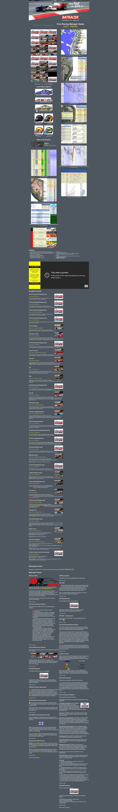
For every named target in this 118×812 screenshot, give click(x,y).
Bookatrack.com (49, 543)
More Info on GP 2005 (34, 423)
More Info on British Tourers (35, 530)
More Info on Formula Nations (35, 502)
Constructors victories (52, 743)
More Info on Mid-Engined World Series (37, 457)
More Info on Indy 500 (34, 395)
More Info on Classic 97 (34, 440)
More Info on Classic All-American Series (38, 352)
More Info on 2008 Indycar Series (36, 404)
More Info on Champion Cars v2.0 (36, 413)
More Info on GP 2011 (34, 320)
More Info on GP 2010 (34, 344)
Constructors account (39, 751)
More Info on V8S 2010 (34, 335)
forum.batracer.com (67, 569)
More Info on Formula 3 (34, 360)
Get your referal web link (34, 733)
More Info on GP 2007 (34, 466)
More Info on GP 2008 (34, 449)
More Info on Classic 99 (34, 432)
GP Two (46, 144)
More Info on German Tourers (35, 378)
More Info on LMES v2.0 (34, 474)
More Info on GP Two (34, 369)
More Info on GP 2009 (34, 387)
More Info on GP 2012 (34, 304)
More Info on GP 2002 (34, 554)
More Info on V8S (33, 492)
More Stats (37, 744)
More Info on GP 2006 (34, 521)
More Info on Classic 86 (34, 483)
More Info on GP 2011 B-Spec (36, 312)
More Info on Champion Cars (35, 512)
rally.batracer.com (47, 588)
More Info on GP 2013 (34, 296)
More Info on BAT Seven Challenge (37, 541)
